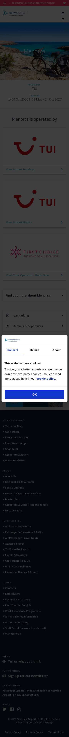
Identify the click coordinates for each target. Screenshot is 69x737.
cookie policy (45, 378)
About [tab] (56, 350)
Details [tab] (34, 350)
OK (34, 394)
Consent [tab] (12, 350)
